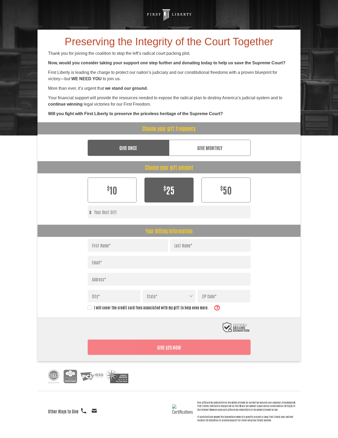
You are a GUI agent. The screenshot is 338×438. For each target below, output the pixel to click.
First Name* (101, 245)
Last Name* (183, 245)
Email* (97, 262)
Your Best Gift (105, 212)
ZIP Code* (209, 296)
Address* (99, 279)
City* (96, 296)
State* (152, 296)
